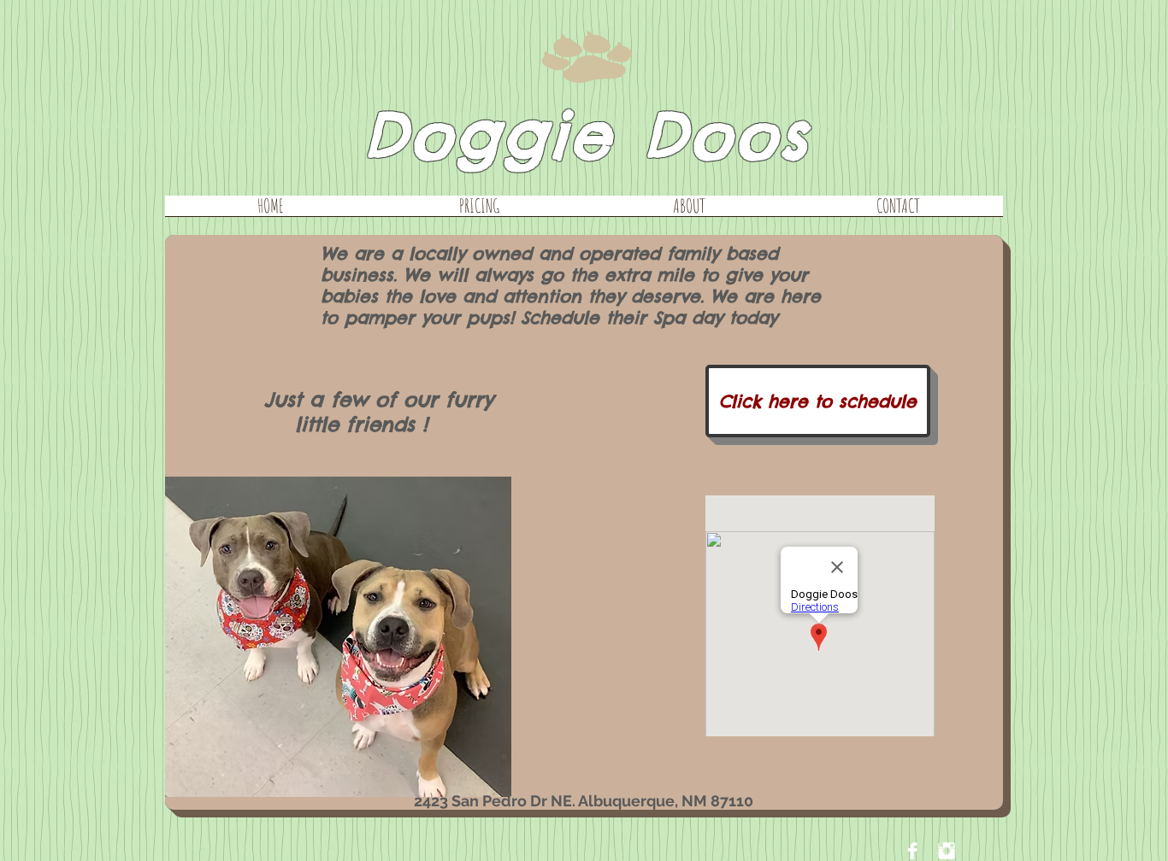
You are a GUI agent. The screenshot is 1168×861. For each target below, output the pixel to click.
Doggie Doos (586, 135)
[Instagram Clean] (946, 850)
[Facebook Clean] (912, 850)
